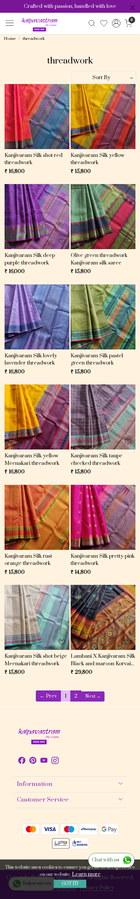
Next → (93, 696)
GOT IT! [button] (70, 884)
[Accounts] (116, 23)
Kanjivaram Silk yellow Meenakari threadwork (32, 459)
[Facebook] (22, 761)
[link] (92, 23)
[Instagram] (55, 761)
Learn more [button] (86, 874)
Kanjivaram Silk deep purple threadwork (30, 259)
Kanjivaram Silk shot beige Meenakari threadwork (36, 660)
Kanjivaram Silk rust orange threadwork (28, 560)
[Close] (132, 7)
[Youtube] (44, 761)
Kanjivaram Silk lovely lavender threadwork (31, 359)
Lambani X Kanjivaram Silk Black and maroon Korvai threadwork (103, 660)
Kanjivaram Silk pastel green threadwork (97, 359)
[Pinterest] (33, 761)
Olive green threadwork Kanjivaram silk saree (99, 259)
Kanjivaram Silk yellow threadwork (97, 159)
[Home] (40, 23)
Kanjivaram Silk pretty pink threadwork (102, 560)
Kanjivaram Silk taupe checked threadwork (96, 459)
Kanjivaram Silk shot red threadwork (34, 159)
